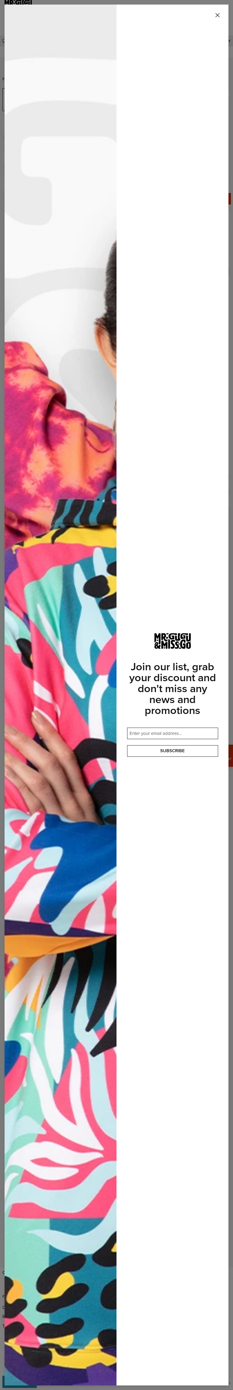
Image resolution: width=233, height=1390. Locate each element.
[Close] (217, 15)
